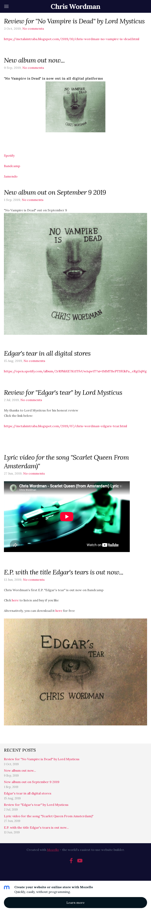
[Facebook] (71, 860)
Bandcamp (12, 166)
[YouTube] (80, 860)
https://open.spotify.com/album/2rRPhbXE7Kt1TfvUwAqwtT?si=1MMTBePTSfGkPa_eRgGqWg (75, 371)
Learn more (75, 903)
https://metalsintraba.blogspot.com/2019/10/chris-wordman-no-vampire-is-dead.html (71, 39)
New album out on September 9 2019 (31, 782)
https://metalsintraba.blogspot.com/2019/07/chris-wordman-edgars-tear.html (65, 426)
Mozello (53, 850)
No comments (33, 28)
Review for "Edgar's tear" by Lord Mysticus (36, 805)
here (15, 600)
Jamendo (10, 176)
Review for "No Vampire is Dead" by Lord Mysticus (41, 759)
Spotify (9, 155)
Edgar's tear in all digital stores (27, 793)
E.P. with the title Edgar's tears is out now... (36, 827)
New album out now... (20, 770)
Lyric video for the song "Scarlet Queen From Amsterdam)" (48, 816)
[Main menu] (6, 6)
